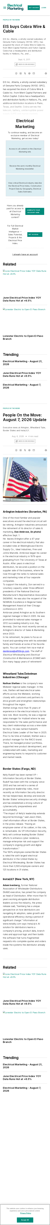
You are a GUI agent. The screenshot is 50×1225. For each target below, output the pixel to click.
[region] (25, 1214)
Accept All (25, 1220)
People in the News (11, 20)
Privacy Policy (25, 1213)
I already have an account (25, 254)
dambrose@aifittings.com (16, 651)
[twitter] (25, 73)
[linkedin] (20, 73)
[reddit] (29, 73)
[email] (34, 73)
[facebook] (16, 73)
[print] (46, 73)
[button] (5, 8)
